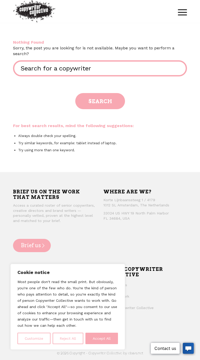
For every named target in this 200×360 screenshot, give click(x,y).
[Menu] (181, 11)
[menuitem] (181, 11)
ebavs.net (135, 353)
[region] (67, 307)
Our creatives (115, 285)
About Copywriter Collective (129, 308)
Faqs (108, 319)
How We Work (116, 296)
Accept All (102, 338)
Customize (34, 338)
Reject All (68, 338)
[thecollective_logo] (34, 11)
